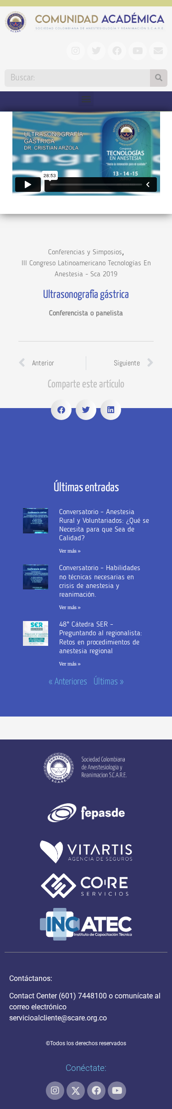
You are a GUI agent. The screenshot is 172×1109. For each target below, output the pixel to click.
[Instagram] (55, 1090)
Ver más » (70, 551)
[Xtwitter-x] (76, 1090)
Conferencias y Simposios (85, 252)
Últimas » (109, 682)
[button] (86, 98)
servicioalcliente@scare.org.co (58, 1018)
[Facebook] (96, 1090)
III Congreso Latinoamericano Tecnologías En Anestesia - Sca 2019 (86, 269)
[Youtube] (117, 1090)
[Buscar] (158, 78)
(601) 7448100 (83, 995)
